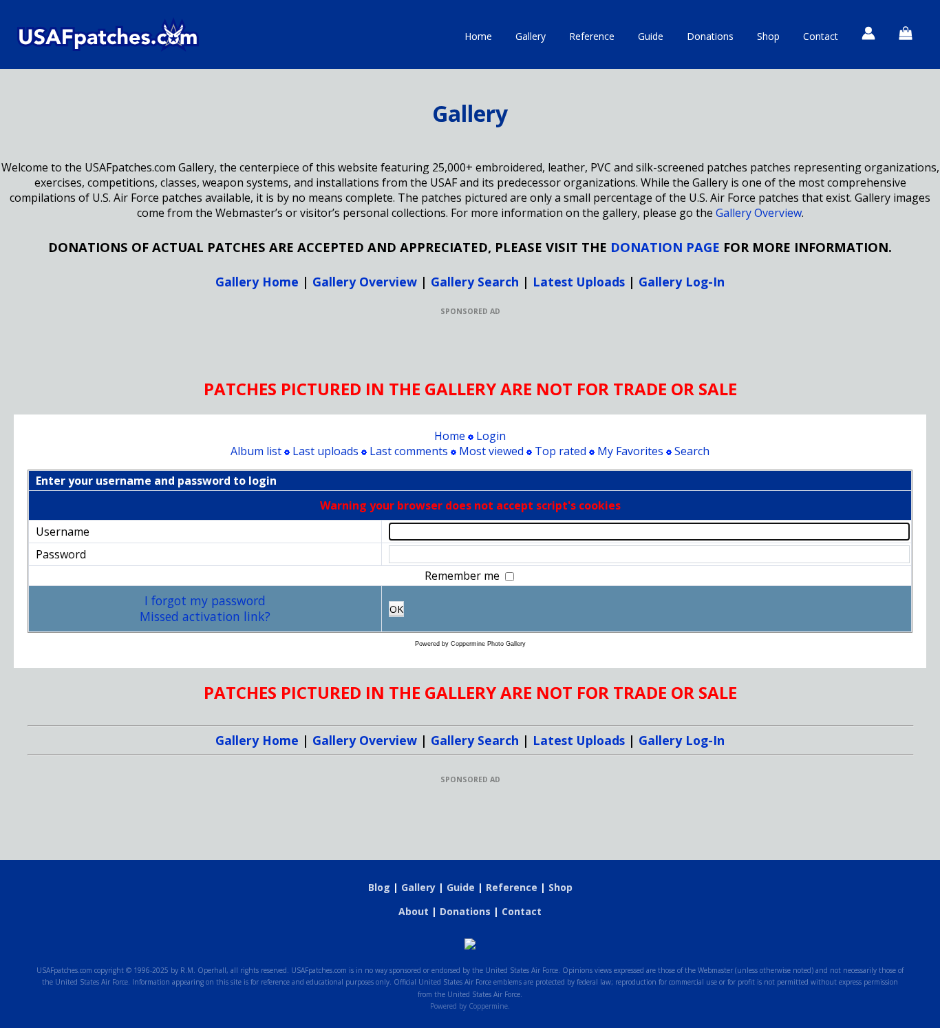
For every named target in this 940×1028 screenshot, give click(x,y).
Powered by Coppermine (469, 1006)
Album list (256, 451)
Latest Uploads (579, 281)
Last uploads (325, 451)
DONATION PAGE (665, 246)
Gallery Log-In (682, 281)
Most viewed (491, 451)
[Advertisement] (470, 347)
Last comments (409, 451)
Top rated (560, 451)
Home (478, 36)
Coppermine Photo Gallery (488, 643)
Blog (379, 887)
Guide (650, 36)
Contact (820, 36)
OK (396, 609)
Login (491, 435)
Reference (592, 36)
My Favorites (630, 451)
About (413, 911)
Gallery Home (257, 281)
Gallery (530, 36)
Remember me (463, 575)
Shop (768, 36)
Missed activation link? (205, 616)
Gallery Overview (759, 212)
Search (691, 451)
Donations (710, 36)
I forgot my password (205, 600)
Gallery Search (475, 281)
